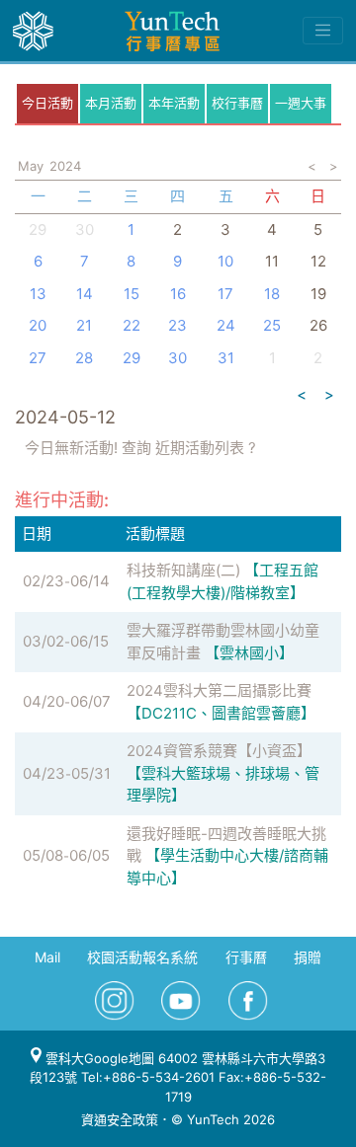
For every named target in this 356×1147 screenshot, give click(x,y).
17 (225, 293)
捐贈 (307, 957)
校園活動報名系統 (142, 957)
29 (131, 357)
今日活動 (47, 103)
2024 (65, 166)
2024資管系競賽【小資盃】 (219, 750)
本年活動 (174, 103)
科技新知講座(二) (183, 570)
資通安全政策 (119, 1119)
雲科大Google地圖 (98, 1058)
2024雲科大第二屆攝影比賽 (219, 690)
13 (38, 293)
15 (131, 293)
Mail (47, 957)
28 (84, 357)
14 (84, 293)
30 (84, 229)
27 (37, 357)
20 (37, 325)
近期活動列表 (199, 447)
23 (177, 325)
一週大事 (300, 103)
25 (272, 325)
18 (272, 293)
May (31, 166)
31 (226, 357)
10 (225, 261)
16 (178, 293)
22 (131, 325)
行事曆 (246, 957)
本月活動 (110, 103)
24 (226, 325)
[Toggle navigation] (323, 30)
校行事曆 (237, 103)
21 (84, 325)
